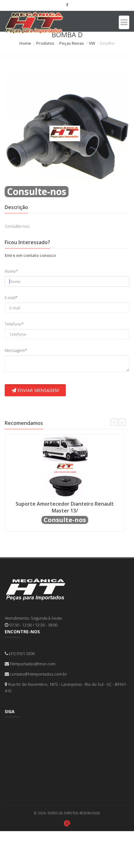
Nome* (11, 271)
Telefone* (14, 324)
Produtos (45, 43)
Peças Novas (71, 43)
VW (92, 43)
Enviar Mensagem (37, 390)
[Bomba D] (67, 130)
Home (25, 43)
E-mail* (11, 297)
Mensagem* (16, 350)
